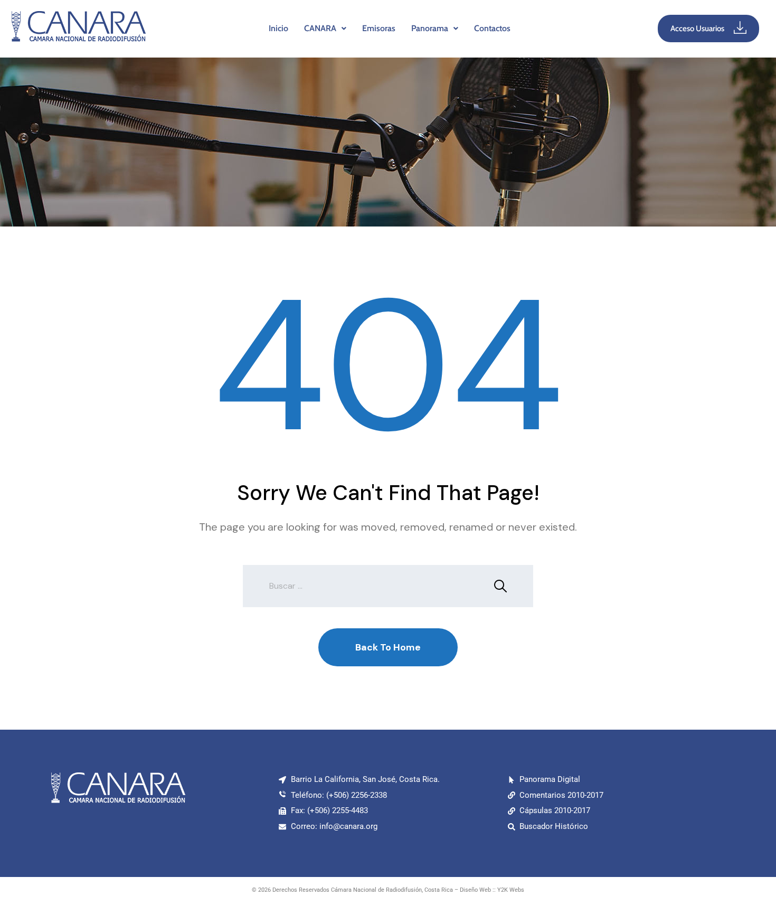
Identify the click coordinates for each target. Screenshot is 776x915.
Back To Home (388, 647)
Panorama (429, 28)
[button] (325, 28)
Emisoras (378, 28)
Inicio (278, 28)
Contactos (492, 28)
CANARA (320, 28)
